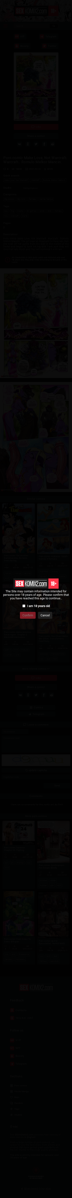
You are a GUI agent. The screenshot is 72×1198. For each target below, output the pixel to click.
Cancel (45, 615)
